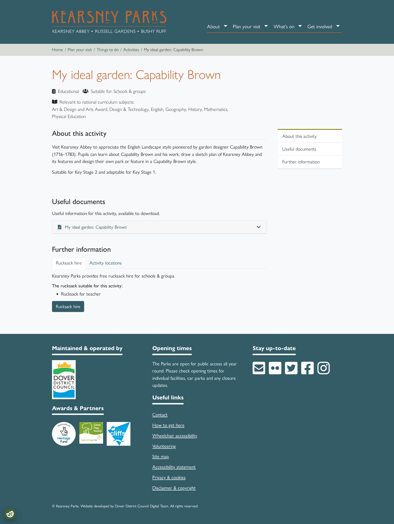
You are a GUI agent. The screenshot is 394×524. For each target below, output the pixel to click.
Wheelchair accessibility (174, 435)
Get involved (319, 27)
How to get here (168, 425)
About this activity (299, 136)
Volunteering (164, 446)
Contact (160, 414)
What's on (284, 27)
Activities (131, 49)
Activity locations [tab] (105, 263)
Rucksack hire (68, 306)
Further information (301, 162)
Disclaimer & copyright (174, 488)
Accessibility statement (174, 467)
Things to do (108, 49)
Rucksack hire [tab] (69, 263)
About (213, 27)
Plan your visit (246, 27)
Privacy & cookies (169, 477)
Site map (160, 456)
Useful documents (299, 149)
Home (57, 49)
